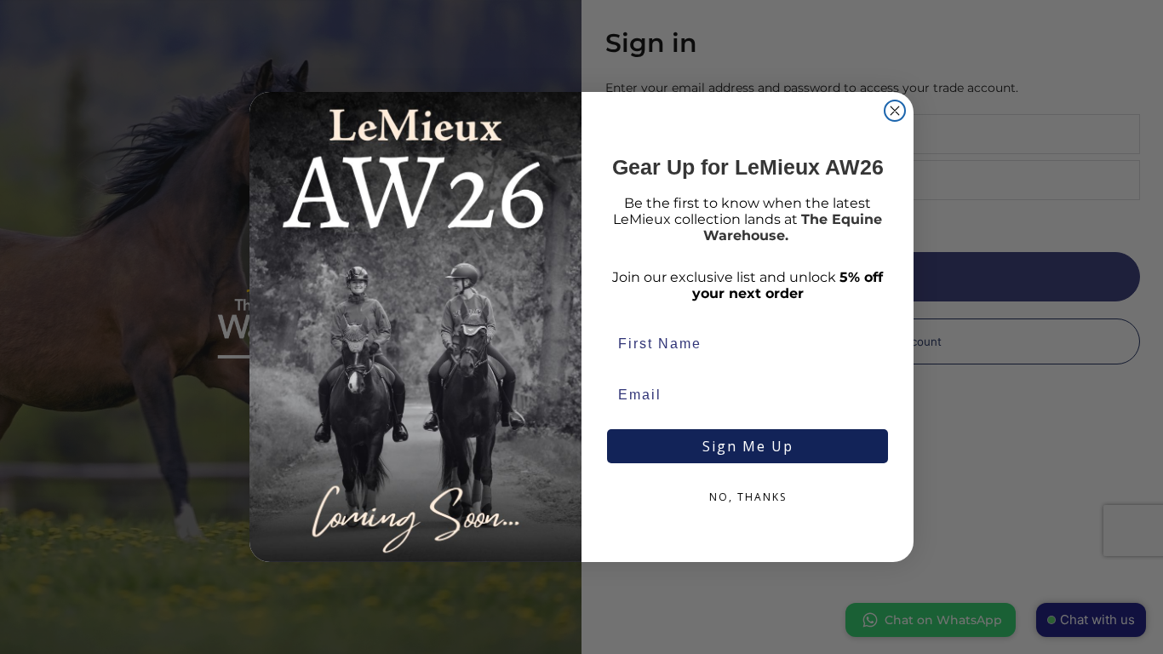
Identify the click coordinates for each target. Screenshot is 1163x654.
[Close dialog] (895, 110)
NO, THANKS (748, 497)
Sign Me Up (747, 446)
